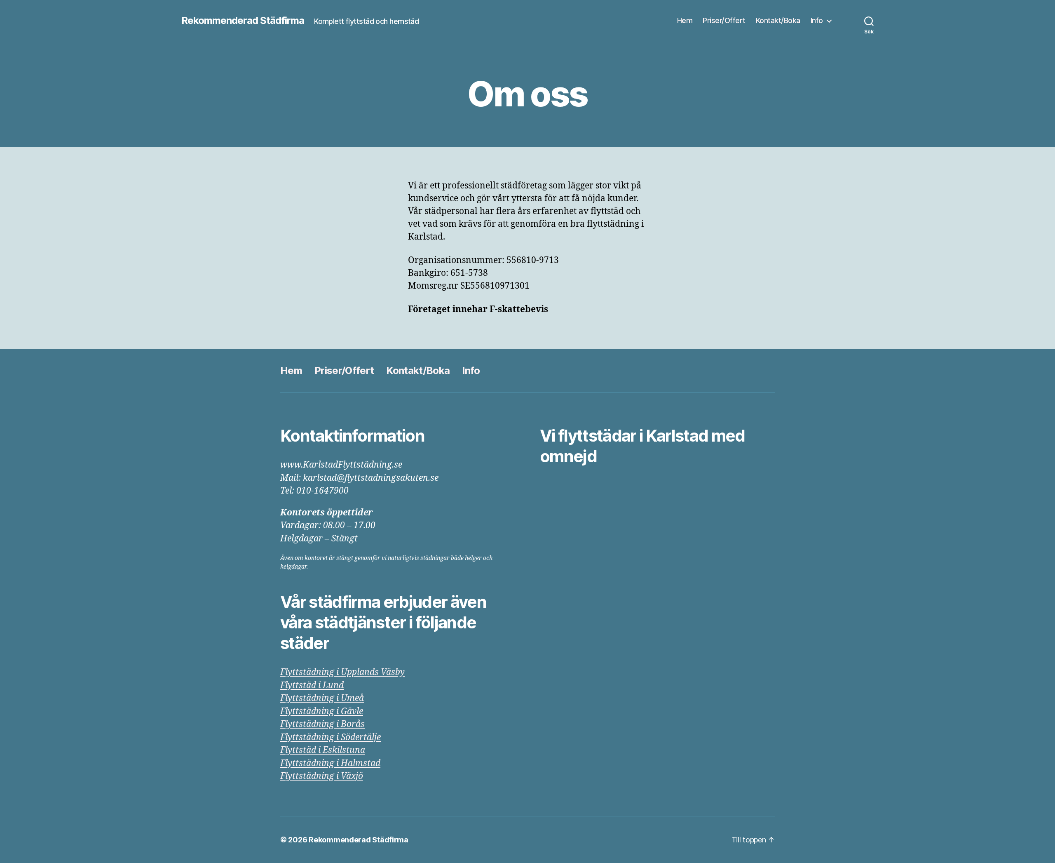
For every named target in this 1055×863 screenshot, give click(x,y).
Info (817, 20)
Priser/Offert (724, 20)
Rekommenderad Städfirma (242, 21)
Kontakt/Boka (778, 20)
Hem (685, 20)
